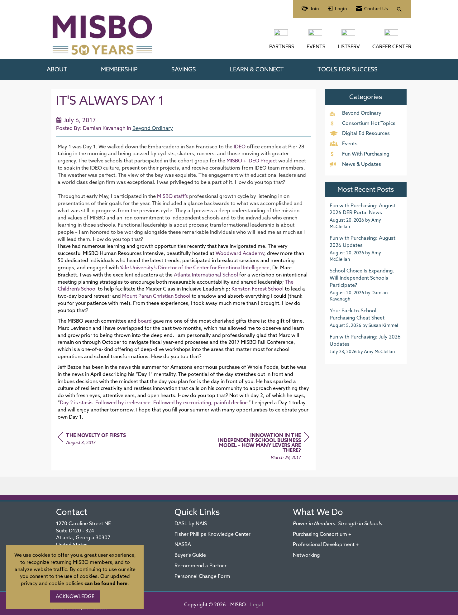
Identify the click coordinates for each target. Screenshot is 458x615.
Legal (256, 604)
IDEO (240, 146)
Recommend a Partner (200, 565)
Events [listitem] (349, 143)
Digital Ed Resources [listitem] (366, 133)
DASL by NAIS (190, 523)
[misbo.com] (281, 35)
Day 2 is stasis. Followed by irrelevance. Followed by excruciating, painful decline (154, 402)
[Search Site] (400, 9)
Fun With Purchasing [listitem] (365, 154)
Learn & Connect (257, 69)
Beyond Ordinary (152, 128)
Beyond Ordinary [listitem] (361, 113)
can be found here (105, 583)
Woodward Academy (240, 253)
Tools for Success (347, 69)
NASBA (182, 544)
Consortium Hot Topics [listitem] (368, 123)
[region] (262, 447)
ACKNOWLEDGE (75, 596)
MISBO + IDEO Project (252, 160)
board (145, 321)
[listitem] (366, 216)
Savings (183, 69)
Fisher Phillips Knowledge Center (212, 534)
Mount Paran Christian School (156, 296)
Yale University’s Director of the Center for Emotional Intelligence (195, 267)
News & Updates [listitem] (361, 164)
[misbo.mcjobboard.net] (391, 35)
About (57, 69)
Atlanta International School (206, 274)
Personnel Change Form (202, 576)
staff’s (173, 196)
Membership (119, 69)
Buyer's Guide (190, 555)
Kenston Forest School (257, 289)
